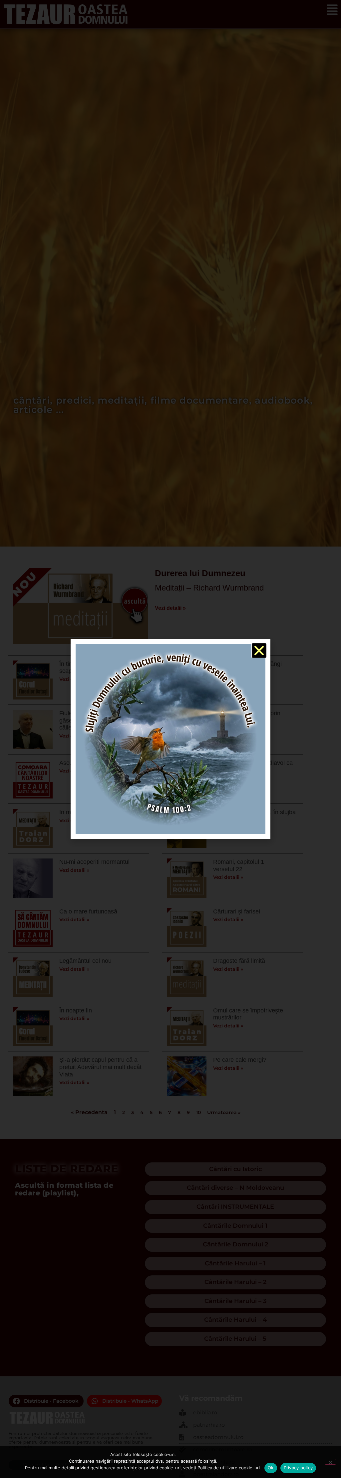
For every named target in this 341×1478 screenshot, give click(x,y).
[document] (170, 739)
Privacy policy (298, 1467)
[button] (259, 650)
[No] (330, 1462)
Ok (271, 1467)
